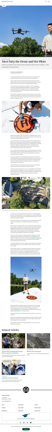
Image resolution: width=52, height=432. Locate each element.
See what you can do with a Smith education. (26, 418)
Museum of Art (37, 410)
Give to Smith (20, 407)
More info (39, 426)
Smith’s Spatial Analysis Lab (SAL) (22, 87)
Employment (20, 410)
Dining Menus (4, 410)
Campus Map (20, 404)
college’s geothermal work (16, 310)
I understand (26, 429)
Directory (3, 407)
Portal (3, 404)
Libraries (36, 404)
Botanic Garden (38, 407)
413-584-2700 (7, 401)
